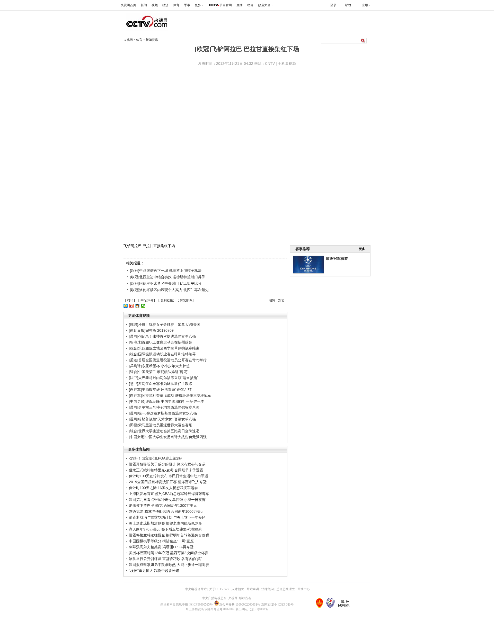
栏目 (250, 5)
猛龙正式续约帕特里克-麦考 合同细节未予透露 (166, 470)
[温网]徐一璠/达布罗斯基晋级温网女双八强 (163, 413)
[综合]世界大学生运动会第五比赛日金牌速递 (164, 431)
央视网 (128, 40)
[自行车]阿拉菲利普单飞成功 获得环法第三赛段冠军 (170, 395)
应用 (365, 5)
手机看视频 (287, 63)
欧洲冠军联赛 (337, 258)
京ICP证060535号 (201, 604)
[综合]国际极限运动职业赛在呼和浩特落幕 (162, 354)
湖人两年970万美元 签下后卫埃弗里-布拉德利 (165, 529)
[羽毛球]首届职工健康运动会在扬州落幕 (160, 342)
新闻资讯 (152, 40)
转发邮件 (186, 300)
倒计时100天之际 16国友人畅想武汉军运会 (163, 488)
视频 (155, 5)
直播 (239, 5)
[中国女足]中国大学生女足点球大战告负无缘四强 (168, 437)
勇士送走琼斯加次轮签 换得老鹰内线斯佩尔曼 (165, 523)
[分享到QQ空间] (125, 306)
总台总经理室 (285, 589)
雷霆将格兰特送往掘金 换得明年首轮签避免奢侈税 (169, 535)
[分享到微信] (143, 306)
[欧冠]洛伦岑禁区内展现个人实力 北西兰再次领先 (169, 290)
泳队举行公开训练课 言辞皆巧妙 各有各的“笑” (165, 559)
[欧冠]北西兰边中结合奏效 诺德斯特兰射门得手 (167, 277)
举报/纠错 (147, 300)
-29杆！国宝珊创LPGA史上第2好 (155, 458)
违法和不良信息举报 (174, 604)
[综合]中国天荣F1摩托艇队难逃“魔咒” (158, 372)
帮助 (348, 5)
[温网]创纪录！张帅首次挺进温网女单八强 (162, 336)
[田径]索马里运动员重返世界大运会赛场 (160, 425)
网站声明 (252, 589)
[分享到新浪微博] (131, 306)
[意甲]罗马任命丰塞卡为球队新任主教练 (160, 384)
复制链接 (167, 300)
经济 (165, 5)
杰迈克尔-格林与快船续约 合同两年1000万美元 (166, 511)
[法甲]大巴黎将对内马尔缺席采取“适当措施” (163, 378)
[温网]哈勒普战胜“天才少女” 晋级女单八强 (162, 419)
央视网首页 (128, 5)
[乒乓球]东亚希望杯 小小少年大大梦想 (159, 366)
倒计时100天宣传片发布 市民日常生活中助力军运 (168, 476)
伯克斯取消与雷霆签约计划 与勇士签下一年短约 (167, 517)
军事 (187, 5)
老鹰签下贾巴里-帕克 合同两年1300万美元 (163, 505)
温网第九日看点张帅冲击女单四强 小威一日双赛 (167, 500)
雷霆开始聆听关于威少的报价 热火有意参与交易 (167, 464)
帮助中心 (303, 589)
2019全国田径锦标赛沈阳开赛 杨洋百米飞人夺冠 (168, 482)
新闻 (144, 5)
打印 (130, 300)
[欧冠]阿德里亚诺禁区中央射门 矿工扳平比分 (165, 283)
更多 (362, 249)
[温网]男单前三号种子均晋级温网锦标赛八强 (164, 407)
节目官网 (225, 5)
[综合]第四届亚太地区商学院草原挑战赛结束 (164, 348)
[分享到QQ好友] (137, 306)
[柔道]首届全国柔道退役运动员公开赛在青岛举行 (168, 360)
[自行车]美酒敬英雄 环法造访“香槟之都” (160, 390)
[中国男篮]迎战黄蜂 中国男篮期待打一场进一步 (166, 401)
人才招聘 (238, 589)
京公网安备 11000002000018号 (239, 604)
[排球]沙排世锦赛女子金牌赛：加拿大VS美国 (164, 324)
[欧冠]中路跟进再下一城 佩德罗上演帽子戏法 (165, 270)
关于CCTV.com (219, 589)
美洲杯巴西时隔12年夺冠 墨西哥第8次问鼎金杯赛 (168, 553)
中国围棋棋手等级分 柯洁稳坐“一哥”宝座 (161, 541)
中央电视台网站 (196, 589)
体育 (176, 5)
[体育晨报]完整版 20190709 (151, 330)
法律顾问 (267, 589)
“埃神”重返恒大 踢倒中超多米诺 (154, 571)
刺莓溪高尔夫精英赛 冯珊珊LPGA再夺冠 (161, 547)
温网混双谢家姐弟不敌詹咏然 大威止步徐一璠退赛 (169, 565)
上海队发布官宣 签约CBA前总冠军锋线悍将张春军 (169, 494)
